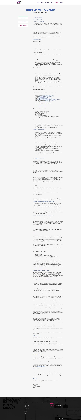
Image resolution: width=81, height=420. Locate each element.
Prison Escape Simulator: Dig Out (27, 406)
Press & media (58, 405)
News (52, 2)
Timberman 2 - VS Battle (27, 411)
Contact (61, 2)
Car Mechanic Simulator (27, 409)
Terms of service (23, 21)
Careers (57, 407)
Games (42, 2)
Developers (44, 402)
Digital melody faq (23, 25)
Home (38, 2)
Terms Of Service (52, 407)
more (25, 413)
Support (56, 2)
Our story (47, 2)
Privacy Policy (52, 405)
